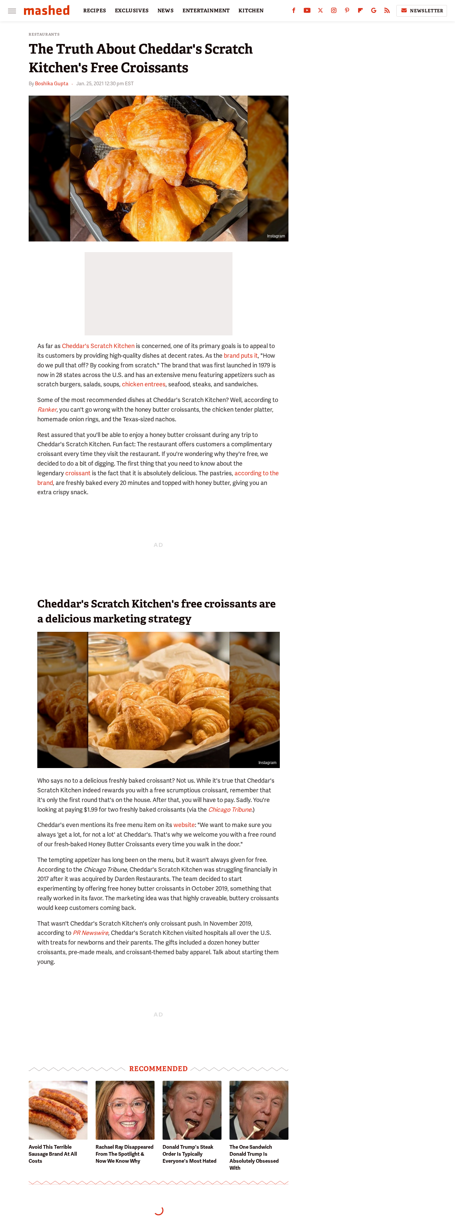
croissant (78, 473)
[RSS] (387, 12)
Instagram (276, 236)
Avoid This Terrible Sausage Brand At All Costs (53, 1154)
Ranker (47, 409)
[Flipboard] (360, 12)
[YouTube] (307, 12)
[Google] (374, 12)
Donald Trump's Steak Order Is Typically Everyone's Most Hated (190, 1154)
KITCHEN (251, 10)
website (184, 825)
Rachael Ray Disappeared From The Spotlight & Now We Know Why (125, 1154)
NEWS (166, 10)
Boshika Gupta (51, 83)
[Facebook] (294, 12)
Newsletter (426, 11)
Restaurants (44, 34)
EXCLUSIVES (132, 10)
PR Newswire (90, 933)
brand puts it (241, 355)
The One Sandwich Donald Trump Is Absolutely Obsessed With (254, 1157)
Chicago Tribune (229, 809)
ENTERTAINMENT (206, 10)
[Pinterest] (347, 12)
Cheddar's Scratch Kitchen (98, 346)
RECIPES (94, 10)
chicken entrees (144, 384)
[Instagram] (334, 12)
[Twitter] (320, 12)
